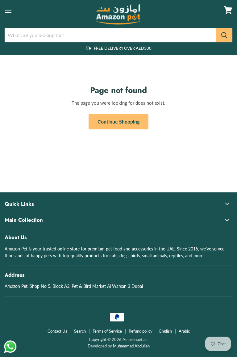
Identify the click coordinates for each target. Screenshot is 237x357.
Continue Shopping (118, 121)
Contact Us (57, 331)
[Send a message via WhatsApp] (10, 346)
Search (80, 331)
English (165, 331)
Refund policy (140, 331)
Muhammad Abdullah (131, 345)
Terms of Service (107, 331)
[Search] (224, 35)
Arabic (184, 331)
